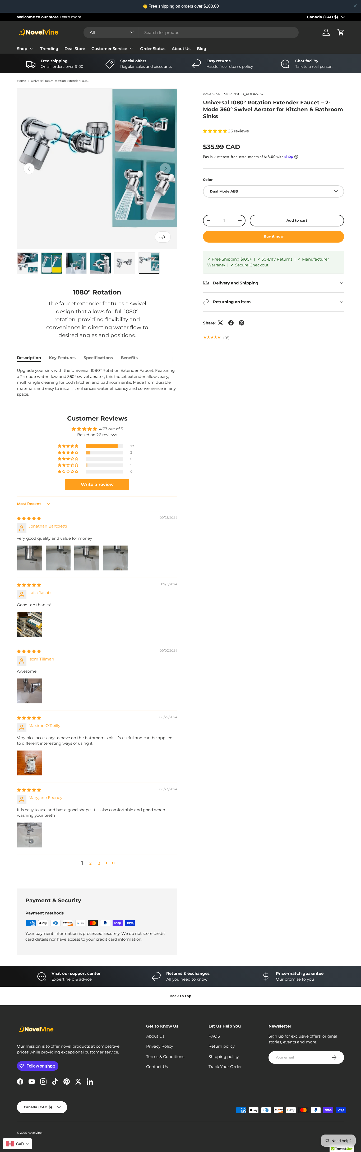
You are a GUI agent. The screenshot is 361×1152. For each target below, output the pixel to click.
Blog (201, 48)
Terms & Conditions (165, 1056)
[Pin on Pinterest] (241, 323)
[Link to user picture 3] (86, 558)
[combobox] (191, 32)
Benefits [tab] (129, 357)
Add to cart (296, 220)
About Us (181, 48)
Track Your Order (225, 1066)
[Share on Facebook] (231, 323)
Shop (22, 48)
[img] (29, 518)
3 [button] (99, 863)
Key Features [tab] (62, 357)
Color (208, 179)
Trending (49, 48)
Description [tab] (29, 357)
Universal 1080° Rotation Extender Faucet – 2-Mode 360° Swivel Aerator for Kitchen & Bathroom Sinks (60, 80)
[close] (355, 6)
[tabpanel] (97, 383)
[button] (341, 32)
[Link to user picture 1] (29, 558)
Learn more (70, 17)
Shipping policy (224, 1056)
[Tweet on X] (220, 323)
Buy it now (274, 236)
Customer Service (109, 48)
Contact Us (157, 1066)
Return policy (222, 1046)
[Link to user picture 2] (58, 558)
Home (21, 80)
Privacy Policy (159, 1046)
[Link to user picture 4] (115, 558)
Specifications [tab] (98, 357)
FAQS (214, 1036)
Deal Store (74, 48)
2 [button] (90, 863)
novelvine (211, 94)
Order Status (152, 48)
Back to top (180, 996)
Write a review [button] (97, 484)
